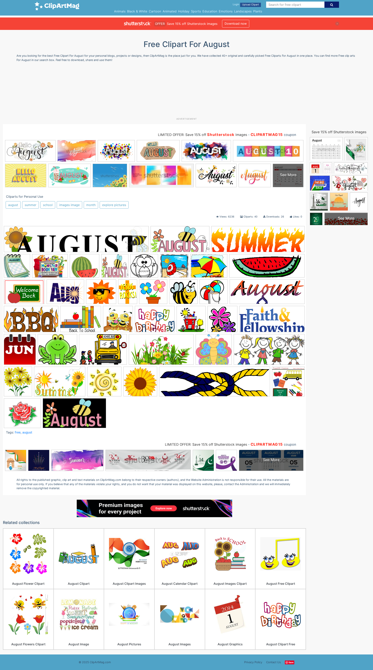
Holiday (183, 11)
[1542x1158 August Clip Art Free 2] (65, 293)
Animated (170, 11)
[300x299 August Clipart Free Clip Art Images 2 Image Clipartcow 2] (183, 294)
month (91, 205)
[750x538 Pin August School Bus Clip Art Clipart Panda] (103, 351)
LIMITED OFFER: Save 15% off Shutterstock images (206, 444)
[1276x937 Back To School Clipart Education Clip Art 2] (80, 321)
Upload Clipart (250, 4)
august (13, 205)
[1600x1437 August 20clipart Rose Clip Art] (22, 415)
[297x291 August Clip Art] (144, 267)
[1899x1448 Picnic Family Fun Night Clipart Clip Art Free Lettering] (50, 267)
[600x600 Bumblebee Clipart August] (118, 321)
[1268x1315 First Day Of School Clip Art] (191, 321)
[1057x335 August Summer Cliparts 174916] (258, 241)
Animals (119, 11)
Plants (257, 11)
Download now (236, 23)
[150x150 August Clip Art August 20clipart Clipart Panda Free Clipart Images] (114, 267)
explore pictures (114, 205)
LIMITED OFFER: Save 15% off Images (202, 135)
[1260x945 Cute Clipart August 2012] (154, 321)
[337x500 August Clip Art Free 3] (127, 293)
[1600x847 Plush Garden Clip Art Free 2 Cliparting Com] (161, 351)
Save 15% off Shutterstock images (339, 132)
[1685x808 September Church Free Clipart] (269, 351)
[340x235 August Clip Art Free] (24, 294)
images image (69, 205)
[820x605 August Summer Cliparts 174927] (209, 267)
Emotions (226, 11)
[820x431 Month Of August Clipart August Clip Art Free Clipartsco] (74, 415)
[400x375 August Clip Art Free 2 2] (101, 293)
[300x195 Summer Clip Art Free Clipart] (59, 383)
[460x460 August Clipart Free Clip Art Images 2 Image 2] (153, 293)
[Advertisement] (186, 91)
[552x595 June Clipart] (20, 351)
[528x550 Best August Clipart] (17, 267)
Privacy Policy (253, 662)
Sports (196, 11)
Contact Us (273, 662)
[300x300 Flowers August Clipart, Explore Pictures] (222, 321)
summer (30, 205)
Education (209, 11)
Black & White (137, 11)
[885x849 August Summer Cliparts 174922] (174, 267)
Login (236, 4)
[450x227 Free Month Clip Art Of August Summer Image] (180, 241)
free (18, 432)
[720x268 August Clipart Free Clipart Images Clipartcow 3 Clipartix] (267, 293)
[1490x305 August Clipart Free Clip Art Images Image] (76, 241)
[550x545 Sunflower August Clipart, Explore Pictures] (140, 383)
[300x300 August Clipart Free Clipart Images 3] (213, 293)
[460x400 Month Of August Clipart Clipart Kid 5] (57, 351)
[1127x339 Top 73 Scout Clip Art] (214, 383)
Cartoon (155, 11)
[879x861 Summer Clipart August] (104, 383)
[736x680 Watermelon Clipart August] (84, 267)
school (48, 205)
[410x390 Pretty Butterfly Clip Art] (214, 351)
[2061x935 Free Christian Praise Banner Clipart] (272, 321)
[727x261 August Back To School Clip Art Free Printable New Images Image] (266, 267)
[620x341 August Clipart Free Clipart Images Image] (31, 321)
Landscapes (243, 11)
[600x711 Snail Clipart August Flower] (18, 383)
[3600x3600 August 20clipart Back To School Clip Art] (288, 383)
